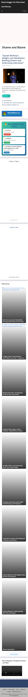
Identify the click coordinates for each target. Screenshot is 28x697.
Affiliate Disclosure (16, 691)
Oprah (14, 102)
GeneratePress (15, 695)
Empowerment (8, 102)
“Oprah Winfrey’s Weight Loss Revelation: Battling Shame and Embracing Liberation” (13, 59)
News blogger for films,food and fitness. (13, 4)
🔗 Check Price (7, 134)
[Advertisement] (14, 28)
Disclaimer (22, 689)
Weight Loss (15, 104)
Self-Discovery (20, 102)
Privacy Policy (11, 689)
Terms (17, 689)
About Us (5, 689)
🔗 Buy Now (6, 152)
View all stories (14, 654)
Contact (9, 691)
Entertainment (8, 100)
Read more (6, 95)
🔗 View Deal (6, 142)
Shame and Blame (7, 104)
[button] (2, 11)
